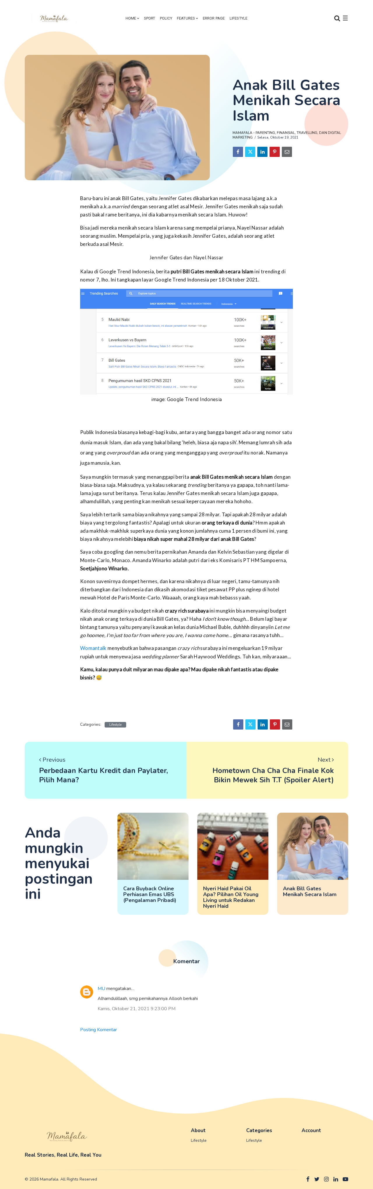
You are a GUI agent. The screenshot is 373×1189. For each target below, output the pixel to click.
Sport (149, 18)
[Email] (287, 152)
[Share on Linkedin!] (262, 152)
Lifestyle (239, 18)
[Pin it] (275, 152)
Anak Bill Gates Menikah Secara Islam (310, 891)
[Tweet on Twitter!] (250, 152)
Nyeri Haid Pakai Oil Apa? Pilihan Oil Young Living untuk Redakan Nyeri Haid (230, 897)
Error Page (214, 18)
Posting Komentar (98, 1030)
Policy (166, 18)
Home (131, 18)
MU (101, 988)
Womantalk (94, 648)
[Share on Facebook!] (238, 152)
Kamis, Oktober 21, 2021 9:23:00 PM (136, 1009)
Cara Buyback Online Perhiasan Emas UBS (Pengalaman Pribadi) (149, 894)
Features (186, 18)
